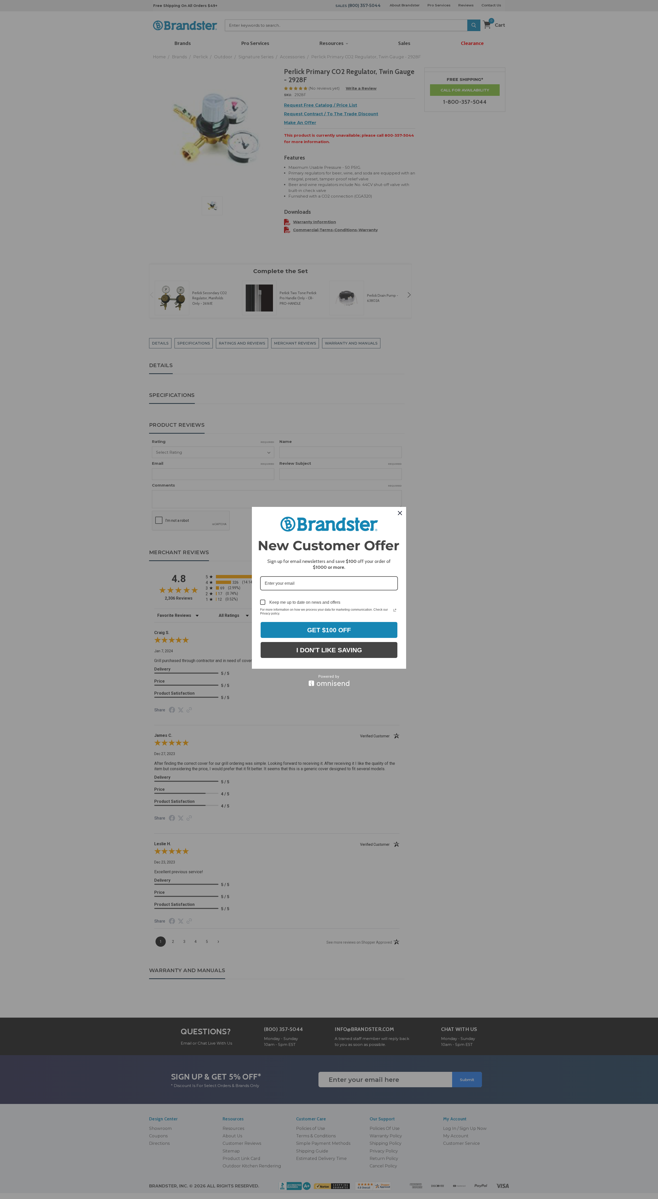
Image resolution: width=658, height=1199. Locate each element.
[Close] (400, 513)
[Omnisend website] (329, 680)
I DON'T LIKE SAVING (329, 650)
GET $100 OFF (329, 630)
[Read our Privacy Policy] (395, 610)
